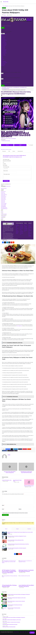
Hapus (4, 33)
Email (3, 509)
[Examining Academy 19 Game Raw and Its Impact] (4, 605)
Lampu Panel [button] (3, 201)
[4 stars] (6, 168)
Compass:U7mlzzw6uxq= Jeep (6, 480)
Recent (6, 528)
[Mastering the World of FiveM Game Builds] (4, 608)
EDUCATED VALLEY (10, 87)
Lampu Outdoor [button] (3, 205)
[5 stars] (7, 168)
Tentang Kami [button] (3, 216)
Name (3, 505)
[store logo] (16, 22)
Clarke (9, 454)
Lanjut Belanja (3, 186)
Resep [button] (2, 218)
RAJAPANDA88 (3, 61)
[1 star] (4, 168)
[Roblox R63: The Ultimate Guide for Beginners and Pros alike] (4, 598)
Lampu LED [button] (3, 192)
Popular (17, 528)
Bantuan (32, 632)
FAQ (9, 151)
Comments (29, 528)
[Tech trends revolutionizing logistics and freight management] (4, 549)
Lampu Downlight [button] (3, 203)
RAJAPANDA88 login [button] (4, 208)
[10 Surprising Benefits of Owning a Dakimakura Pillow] (4, 541)
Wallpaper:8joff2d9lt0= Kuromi (28, 485)
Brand (2, 56)
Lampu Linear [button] (3, 193)
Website (20, 509)
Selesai (2, 73)
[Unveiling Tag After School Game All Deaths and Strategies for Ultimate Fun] (4, 595)
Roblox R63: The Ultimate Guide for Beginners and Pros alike (17, 597)
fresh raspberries (19, 325)
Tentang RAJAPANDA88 (17, 225)
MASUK (5, 34)
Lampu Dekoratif (3, 42)
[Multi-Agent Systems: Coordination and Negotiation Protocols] (4, 537)
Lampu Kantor (3, 41)
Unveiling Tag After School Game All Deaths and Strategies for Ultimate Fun (19, 594)
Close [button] (2, 185)
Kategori (2, 35)
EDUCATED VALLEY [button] (4, 207)
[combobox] (6, 26)
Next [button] (2, 67)
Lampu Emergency (4, 52)
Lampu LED (3, 37)
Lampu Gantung (3, 45)
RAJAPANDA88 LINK (16, 87)
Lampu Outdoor (3, 51)
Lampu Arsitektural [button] (4, 194)
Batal (2, 33)
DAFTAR (2, 34)
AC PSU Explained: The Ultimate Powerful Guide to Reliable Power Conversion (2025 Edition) (9, 571)
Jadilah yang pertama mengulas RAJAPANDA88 (8, 138)
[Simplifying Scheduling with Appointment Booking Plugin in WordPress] (4, 545)
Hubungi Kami (3, 63)
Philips (2, 57)
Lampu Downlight (3, 49)
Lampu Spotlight (3, 50)
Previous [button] (2, 66)
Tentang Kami (3, 64)
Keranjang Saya (8, 186)
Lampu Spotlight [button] (3, 204)
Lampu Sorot (3, 46)
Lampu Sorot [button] (3, 200)
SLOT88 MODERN (29, 235)
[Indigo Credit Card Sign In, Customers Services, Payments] (4, 602)
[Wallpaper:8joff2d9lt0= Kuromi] (29, 482)
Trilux (2, 60)
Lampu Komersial (3, 43)
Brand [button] (2, 209)
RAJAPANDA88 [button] (3, 206)
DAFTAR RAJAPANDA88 (29, 227)
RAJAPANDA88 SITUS (21, 232)
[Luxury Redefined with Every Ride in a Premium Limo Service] (26, 579)
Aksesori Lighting (3, 44)
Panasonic (2, 59)
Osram (2, 58)
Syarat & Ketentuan (17, 231)
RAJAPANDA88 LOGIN (23, 87)
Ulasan (14, 151)
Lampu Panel (3, 47)
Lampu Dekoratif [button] (3, 196)
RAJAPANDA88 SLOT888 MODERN (25, 226)
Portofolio (2, 65)
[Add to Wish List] (28, 145)
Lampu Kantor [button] (3, 195)
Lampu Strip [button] (3, 202)
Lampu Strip (3, 48)
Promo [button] (2, 211)
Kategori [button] (2, 189)
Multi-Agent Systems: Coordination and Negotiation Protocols (17, 536)
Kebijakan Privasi (17, 233)
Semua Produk (3, 36)
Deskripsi (4, 151)
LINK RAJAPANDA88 (29, 233)
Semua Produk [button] (3, 191)
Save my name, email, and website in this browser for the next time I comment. (15, 512)
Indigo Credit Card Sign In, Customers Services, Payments (16, 601)
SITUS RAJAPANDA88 (29, 230)
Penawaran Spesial (4, 62)
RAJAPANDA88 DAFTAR (5, 88)
